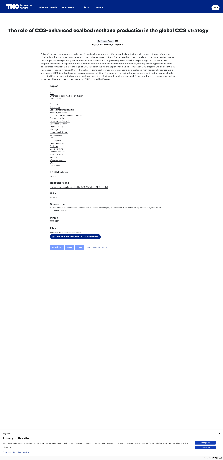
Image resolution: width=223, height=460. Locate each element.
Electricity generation (58, 113)
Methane (53, 157)
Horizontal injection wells (60, 121)
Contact (99, 8)
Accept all (205, 443)
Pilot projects (55, 129)
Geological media (57, 118)
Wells (52, 163)
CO (51, 101)
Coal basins (54, 104)
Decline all (205, 447)
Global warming (56, 149)
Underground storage (59, 132)
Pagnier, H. (119, 45)
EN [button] (214, 8)
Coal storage (55, 166)
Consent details (9, 452)
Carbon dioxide (56, 135)
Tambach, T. (108, 45)
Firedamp (54, 146)
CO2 (51, 90)
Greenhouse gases (57, 152)
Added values (56, 99)
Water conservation (58, 160)
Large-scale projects (58, 126)
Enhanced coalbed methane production (66, 96)
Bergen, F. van (97, 45)
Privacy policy (23, 452)
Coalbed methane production (62, 110)
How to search (69, 8)
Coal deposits (55, 140)
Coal (52, 93)
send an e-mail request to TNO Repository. (77, 236)
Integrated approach (58, 124)
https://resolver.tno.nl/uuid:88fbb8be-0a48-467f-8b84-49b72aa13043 (79, 187)
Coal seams (55, 107)
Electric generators (57, 143)
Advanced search (48, 8)
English (6, 434)
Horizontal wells (56, 154)
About (86, 8)
